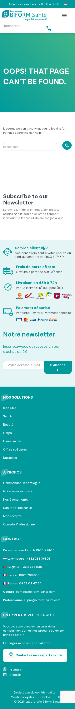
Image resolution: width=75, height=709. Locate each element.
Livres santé (12, 441)
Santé (7, 416)
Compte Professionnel (19, 524)
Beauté (8, 425)
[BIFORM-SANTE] (26, 15)
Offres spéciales (15, 450)
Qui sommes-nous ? (17, 491)
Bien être (9, 408)
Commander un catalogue (21, 483)
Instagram (15, 669)
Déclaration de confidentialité (34, 692)
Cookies (45, 697)
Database (10, 458)
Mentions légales (22, 697)
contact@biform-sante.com (35, 592)
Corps (7, 433)
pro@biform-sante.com (43, 600)
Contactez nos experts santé (39, 655)
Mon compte (12, 516)
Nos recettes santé (17, 508)
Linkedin (13, 674)
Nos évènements (15, 500)
